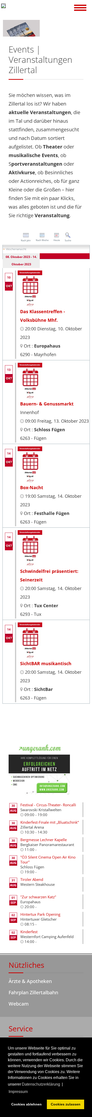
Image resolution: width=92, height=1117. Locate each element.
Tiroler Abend (31, 879)
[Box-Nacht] (30, 464)
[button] (80, 8)
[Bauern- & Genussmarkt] (30, 381)
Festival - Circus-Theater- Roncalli (48, 804)
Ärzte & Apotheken (30, 981)
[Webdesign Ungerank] (39, 768)
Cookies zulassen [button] (65, 1104)
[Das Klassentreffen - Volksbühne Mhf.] (30, 288)
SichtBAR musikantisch (45, 663)
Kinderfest (29, 931)
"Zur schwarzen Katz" (38, 896)
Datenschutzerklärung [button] (41, 1084)
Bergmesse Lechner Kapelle (43, 839)
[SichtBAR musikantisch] (30, 640)
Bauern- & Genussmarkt (47, 404)
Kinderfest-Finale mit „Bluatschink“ (49, 822)
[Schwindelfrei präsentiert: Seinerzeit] (30, 548)
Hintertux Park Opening (40, 914)
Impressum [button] (18, 1092)
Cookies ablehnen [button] (26, 1104)
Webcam (19, 1003)
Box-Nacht (31, 487)
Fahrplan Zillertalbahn (33, 992)
